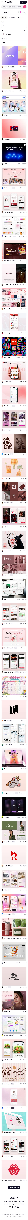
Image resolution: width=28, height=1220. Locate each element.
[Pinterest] (18, 1207)
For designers (7, 1201)
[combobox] (9, 7)
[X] (10, 1207)
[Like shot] (21, 66)
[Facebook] (12, 1207)
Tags (3, 22)
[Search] (24, 6)
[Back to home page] (8, 2)
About (16, 1204)
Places (14, 1216)
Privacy (18, 1214)
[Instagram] (15, 1207)
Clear (25, 30)
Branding (20, 17)
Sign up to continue (14, 1187)
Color (3, 30)
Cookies (23, 1214)
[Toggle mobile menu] (2, 2)
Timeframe (4, 38)
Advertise (24, 163)
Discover (4, 17)
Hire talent (14, 1201)
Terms (13, 1214)
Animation (12, 17)
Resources (20, 1216)
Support (22, 1204)
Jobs (7, 1216)
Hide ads (18, 163)
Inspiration (21, 1201)
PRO (13, 66)
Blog (13, 1204)
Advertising (7, 1204)
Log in (23, 2)
